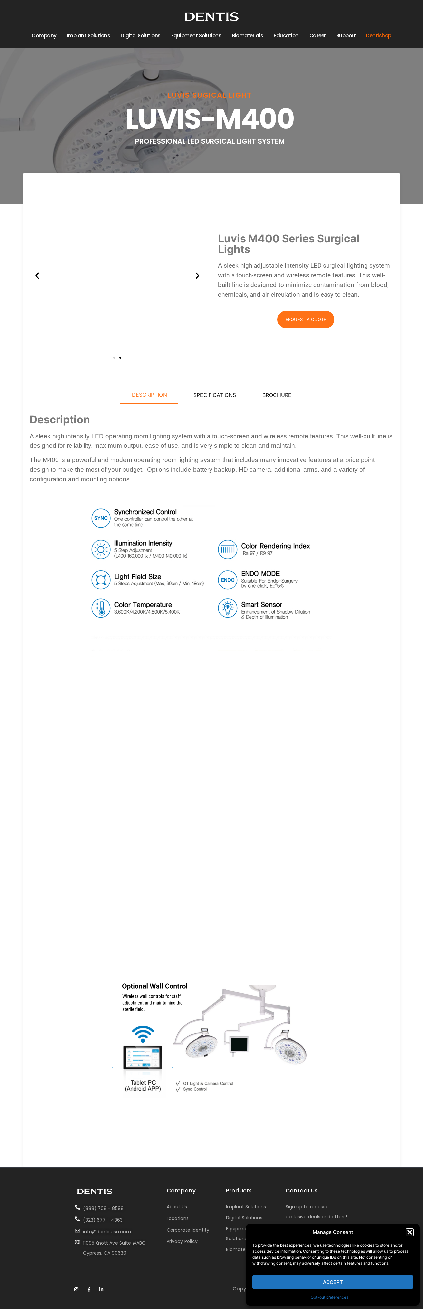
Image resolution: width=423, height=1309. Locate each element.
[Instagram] (76, 1289)
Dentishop (378, 35)
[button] (409, 1232)
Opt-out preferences (329, 1297)
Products (239, 1190)
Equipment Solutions (196, 35)
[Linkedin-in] (101, 1289)
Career (317, 35)
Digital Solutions (141, 35)
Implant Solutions (88, 35)
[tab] (149, 395)
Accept (333, 1282)
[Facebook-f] (89, 1289)
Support (346, 35)
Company (44, 35)
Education (286, 35)
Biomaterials (247, 35)
